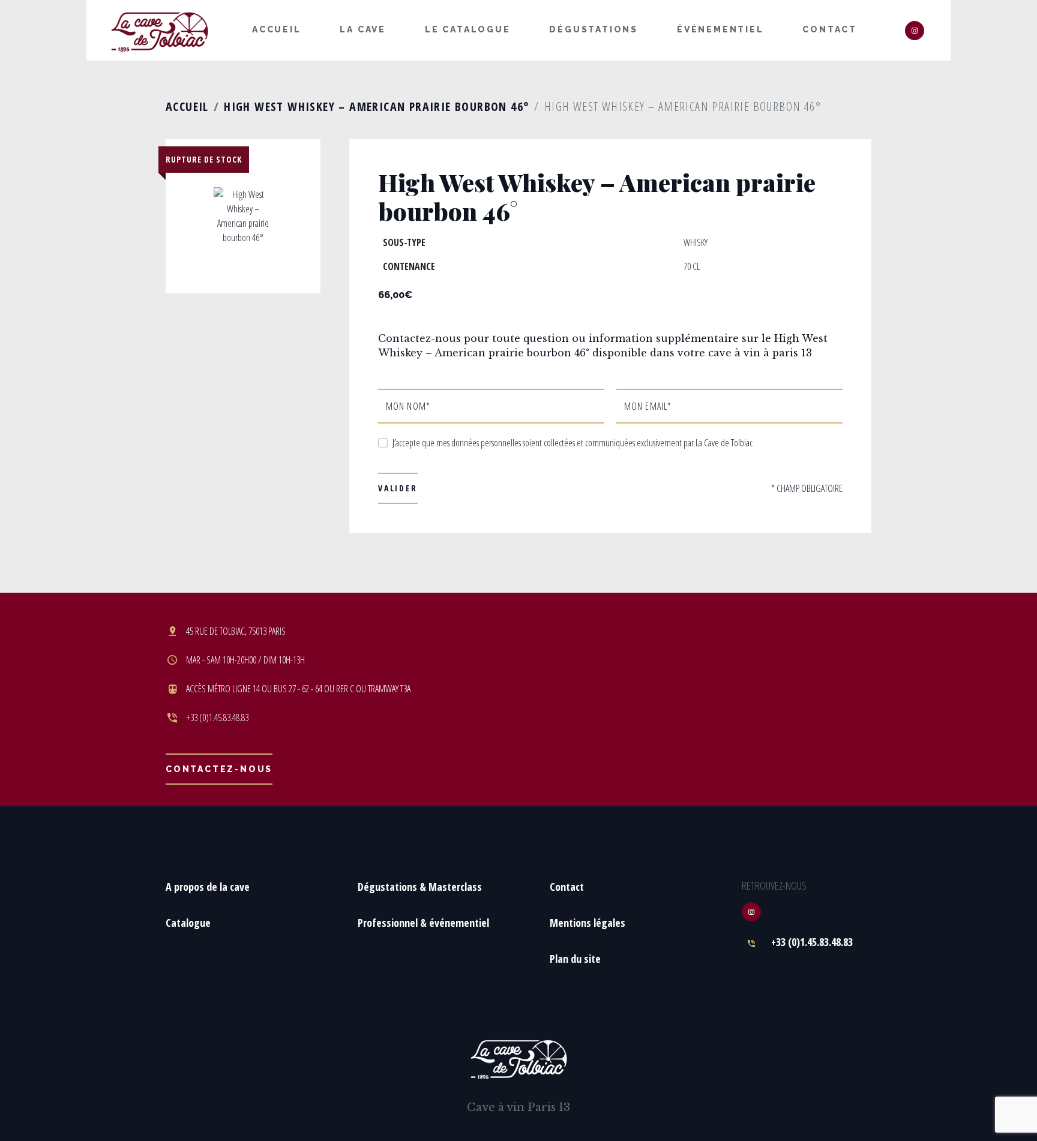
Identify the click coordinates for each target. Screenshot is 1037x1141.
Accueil (276, 29)
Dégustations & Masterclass (420, 886)
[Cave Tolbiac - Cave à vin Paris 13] (160, 31)
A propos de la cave (208, 886)
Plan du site (575, 958)
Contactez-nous (219, 769)
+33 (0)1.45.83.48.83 (812, 942)
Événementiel (720, 29)
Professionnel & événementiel (423, 922)
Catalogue (188, 922)
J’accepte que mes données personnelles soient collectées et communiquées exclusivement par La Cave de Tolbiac (572, 442)
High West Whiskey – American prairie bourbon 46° (376, 106)
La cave (363, 29)
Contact (829, 29)
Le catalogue (468, 29)
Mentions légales (587, 922)
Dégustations (593, 29)
